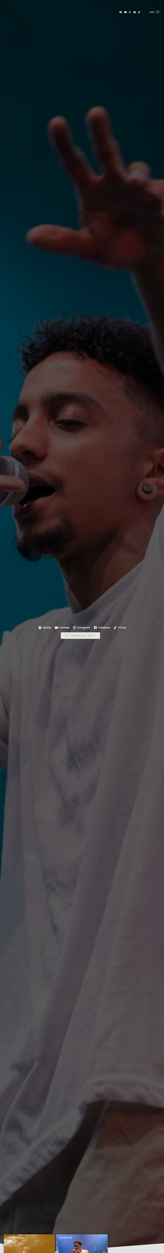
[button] (80, 635)
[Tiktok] (139, 12)
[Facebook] (120, 12)
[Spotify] (134, 12)
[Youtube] (125, 12)
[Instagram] (130, 12)
